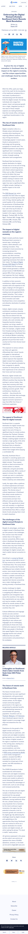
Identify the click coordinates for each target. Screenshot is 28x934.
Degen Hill (14, 26)
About (14, 901)
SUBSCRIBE (23, 2)
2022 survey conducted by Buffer (14, 752)
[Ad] (14, 871)
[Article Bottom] (14, 849)
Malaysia (12, 716)
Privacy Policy (14, 915)
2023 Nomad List (10, 193)
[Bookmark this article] (26, 30)
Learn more (11, 927)
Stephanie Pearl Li (10, 678)
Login (23, 932)
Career (14, 910)
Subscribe (14, 906)
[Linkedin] (17, 34)
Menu (13, 932)
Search (4, 932)
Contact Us (14, 919)
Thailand (5, 716)
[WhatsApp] (21, 34)
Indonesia (21, 716)
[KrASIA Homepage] (14, 2)
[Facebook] (9, 34)
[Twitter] (13, 34)
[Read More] (14, 410)
